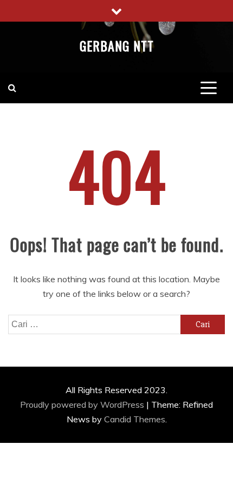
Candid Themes (134, 419)
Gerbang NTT (117, 45)
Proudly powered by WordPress (83, 404)
